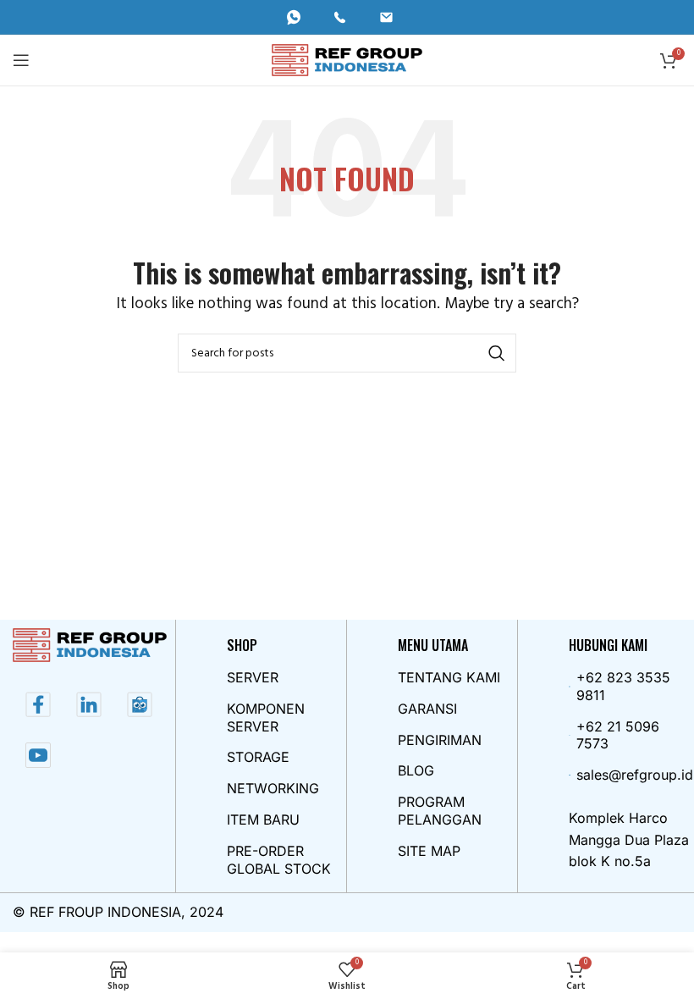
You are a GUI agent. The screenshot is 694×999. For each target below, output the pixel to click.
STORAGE (258, 756)
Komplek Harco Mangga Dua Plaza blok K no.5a (629, 839)
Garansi (427, 708)
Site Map (429, 850)
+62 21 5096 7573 (617, 735)
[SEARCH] (496, 353)
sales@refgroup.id (633, 774)
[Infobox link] (301, 17)
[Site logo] (347, 59)
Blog (416, 770)
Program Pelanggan (440, 810)
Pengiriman (440, 739)
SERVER (252, 677)
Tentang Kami (449, 677)
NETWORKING (273, 788)
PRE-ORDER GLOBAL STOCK (279, 859)
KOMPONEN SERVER (266, 717)
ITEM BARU (263, 819)
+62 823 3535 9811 (623, 686)
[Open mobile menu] (21, 60)
